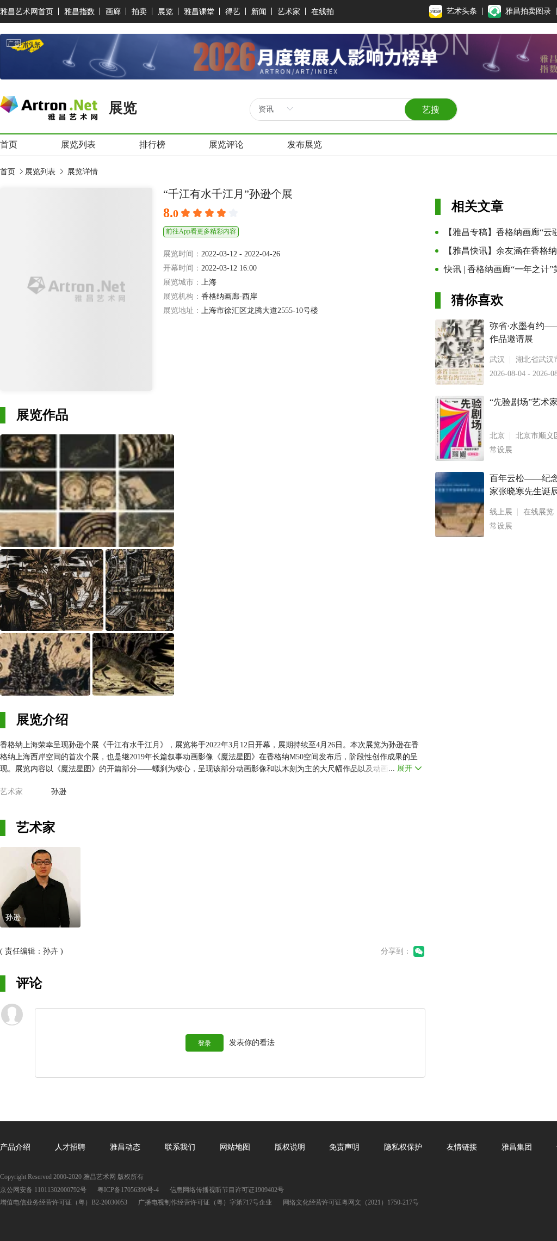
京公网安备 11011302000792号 (43, 1190)
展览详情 (81, 172)
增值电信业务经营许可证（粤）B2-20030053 (63, 1202)
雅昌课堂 (199, 12)
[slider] (211, 213)
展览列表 (78, 144)
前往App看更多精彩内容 (201, 231)
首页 (8, 144)
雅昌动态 (125, 1147)
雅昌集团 (517, 1147)
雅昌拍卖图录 (528, 11)
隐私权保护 (403, 1147)
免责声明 (344, 1147)
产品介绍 (15, 1147)
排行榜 (152, 144)
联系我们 (180, 1147)
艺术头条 (462, 11)
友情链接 (462, 1147)
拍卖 (139, 12)
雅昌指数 (79, 12)
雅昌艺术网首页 (26, 12)
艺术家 (288, 12)
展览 (165, 12)
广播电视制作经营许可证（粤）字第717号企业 (205, 1202)
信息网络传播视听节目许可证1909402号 (227, 1190)
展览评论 (226, 144)
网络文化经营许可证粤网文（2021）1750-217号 (351, 1202)
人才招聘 (70, 1147)
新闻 (259, 12)
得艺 (232, 12)
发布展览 (304, 144)
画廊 (113, 12)
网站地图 (235, 1147)
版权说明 (290, 1147)
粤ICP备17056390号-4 (128, 1190)
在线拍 (322, 12)
